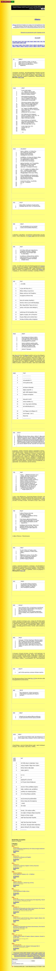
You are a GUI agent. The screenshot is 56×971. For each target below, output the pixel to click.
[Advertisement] (7, 26)
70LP (24, 45)
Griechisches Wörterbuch (20, 955)
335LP (14, 46)
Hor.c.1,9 (22, 570)
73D (41, 41)
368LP (43, 46)
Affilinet (39, 6)
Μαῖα (40, 75)
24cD (19, 41)
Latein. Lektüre (38, 952)
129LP (35, 45)
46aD (31, 41)
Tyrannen (42, 265)
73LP (31, 45)
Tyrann (29, 236)
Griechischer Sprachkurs (33, 955)
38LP (20, 45)
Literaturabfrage (37, 957)
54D (38, 41)
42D (26, 41)
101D (14, 42)
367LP (39, 46)
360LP (35, 46)
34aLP (17, 45)
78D (44, 41)
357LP (31, 46)
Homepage (16, 952)
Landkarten (29, 956)
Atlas (15, 76)
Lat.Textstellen (33, 954)
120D (21, 42)
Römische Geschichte (43, 954)
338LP (18, 46)
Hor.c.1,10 (20, 77)
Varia (42, 956)
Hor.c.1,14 (17, 355)
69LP (27, 45)
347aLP (27, 46)
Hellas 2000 (23, 952)
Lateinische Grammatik (24, 954)
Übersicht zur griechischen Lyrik (28, 32)
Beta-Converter (36, 956)
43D (28, 41)
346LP (22, 46)
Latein (32, 952)
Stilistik (28, 952)
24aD (16, 41)
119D (17, 42)
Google (35, 6)
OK (42, 8)
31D (23, 41)
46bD (35, 41)
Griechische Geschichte (20, 956)
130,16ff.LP (40, 45)
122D (24, 42)
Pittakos (41, 269)
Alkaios (37, 19)
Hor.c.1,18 (33, 678)
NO (44, 8)
